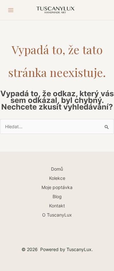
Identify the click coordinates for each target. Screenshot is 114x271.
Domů (57, 169)
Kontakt (57, 205)
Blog (57, 196)
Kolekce (57, 178)
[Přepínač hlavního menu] (10, 10)
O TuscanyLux (57, 214)
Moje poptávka (57, 187)
